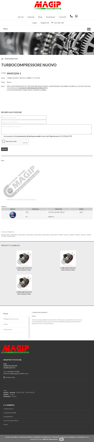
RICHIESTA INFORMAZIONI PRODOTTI (34, 88)
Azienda (31, 17)
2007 (81, 212)
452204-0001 (13, 235)
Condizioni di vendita (9, 412)
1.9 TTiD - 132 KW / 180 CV (56, 212)
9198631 (77, 235)
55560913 (72, 235)
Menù (5, 29)
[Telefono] (71, 17)
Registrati (45, 23)
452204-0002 (21, 235)
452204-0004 (37, 235)
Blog (40, 17)
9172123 (66, 235)
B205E (9, 236)
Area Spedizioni (8, 416)
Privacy (5, 424)
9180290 (88, 235)
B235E (13, 236)
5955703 (60, 235)
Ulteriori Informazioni (50, 439)
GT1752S (4, 236)
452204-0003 (29, 235)
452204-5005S (5, 235)
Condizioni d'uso (8, 409)
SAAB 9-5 (51, 217)
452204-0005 (45, 235)
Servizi (21, 17)
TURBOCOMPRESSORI (11, 59)
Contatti (62, 17)
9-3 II (26, 212)
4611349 (83, 235)
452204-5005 (53, 235)
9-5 (26, 217)
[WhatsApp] (76, 17)
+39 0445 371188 (10, 377)
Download (50, 17)
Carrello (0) (59, 23)
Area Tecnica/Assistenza (10, 420)
